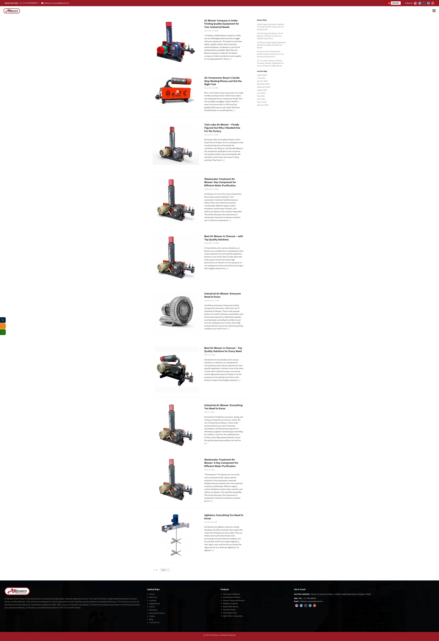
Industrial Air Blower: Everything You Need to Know (223, 406)
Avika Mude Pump (230, 613)
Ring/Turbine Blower (230, 607)
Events (152, 606)
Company (333, 11)
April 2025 (261, 99)
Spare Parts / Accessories (233, 616)
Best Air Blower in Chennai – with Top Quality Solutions (223, 237)
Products (346, 11)
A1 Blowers (214, 635)
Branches (153, 610)
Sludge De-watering (230, 603)
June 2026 (261, 78)
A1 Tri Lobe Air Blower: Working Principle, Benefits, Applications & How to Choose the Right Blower (270, 63)
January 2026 (262, 81)
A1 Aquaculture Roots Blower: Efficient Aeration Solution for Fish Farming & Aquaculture (270, 54)
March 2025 (261, 102)
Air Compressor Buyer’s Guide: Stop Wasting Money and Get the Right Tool (223, 81)
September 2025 (263, 87)
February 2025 (263, 105)
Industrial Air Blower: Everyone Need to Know (222, 295)
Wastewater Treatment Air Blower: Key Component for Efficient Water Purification (220, 182)
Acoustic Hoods (229, 610)
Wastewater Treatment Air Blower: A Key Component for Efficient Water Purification (221, 463)
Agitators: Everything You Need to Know (223, 516)
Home (152, 594)
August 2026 (262, 75)
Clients (152, 616)
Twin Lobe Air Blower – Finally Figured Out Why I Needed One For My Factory (222, 128)
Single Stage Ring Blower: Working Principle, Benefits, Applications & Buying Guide (270, 27)
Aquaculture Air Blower (232, 597)
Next (164, 570)
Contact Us (154, 622)
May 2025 (261, 96)
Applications (154, 603)
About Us (153, 597)
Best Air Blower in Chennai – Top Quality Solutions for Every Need (223, 349)
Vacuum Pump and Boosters (234, 600)
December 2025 (263, 84)
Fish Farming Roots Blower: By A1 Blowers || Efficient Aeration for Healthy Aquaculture (270, 36)
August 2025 (262, 90)
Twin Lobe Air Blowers (231, 594)
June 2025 (261, 93)
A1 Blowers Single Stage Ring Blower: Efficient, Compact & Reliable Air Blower (271, 45)
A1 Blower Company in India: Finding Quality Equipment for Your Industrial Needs (221, 24)
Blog (151, 619)
